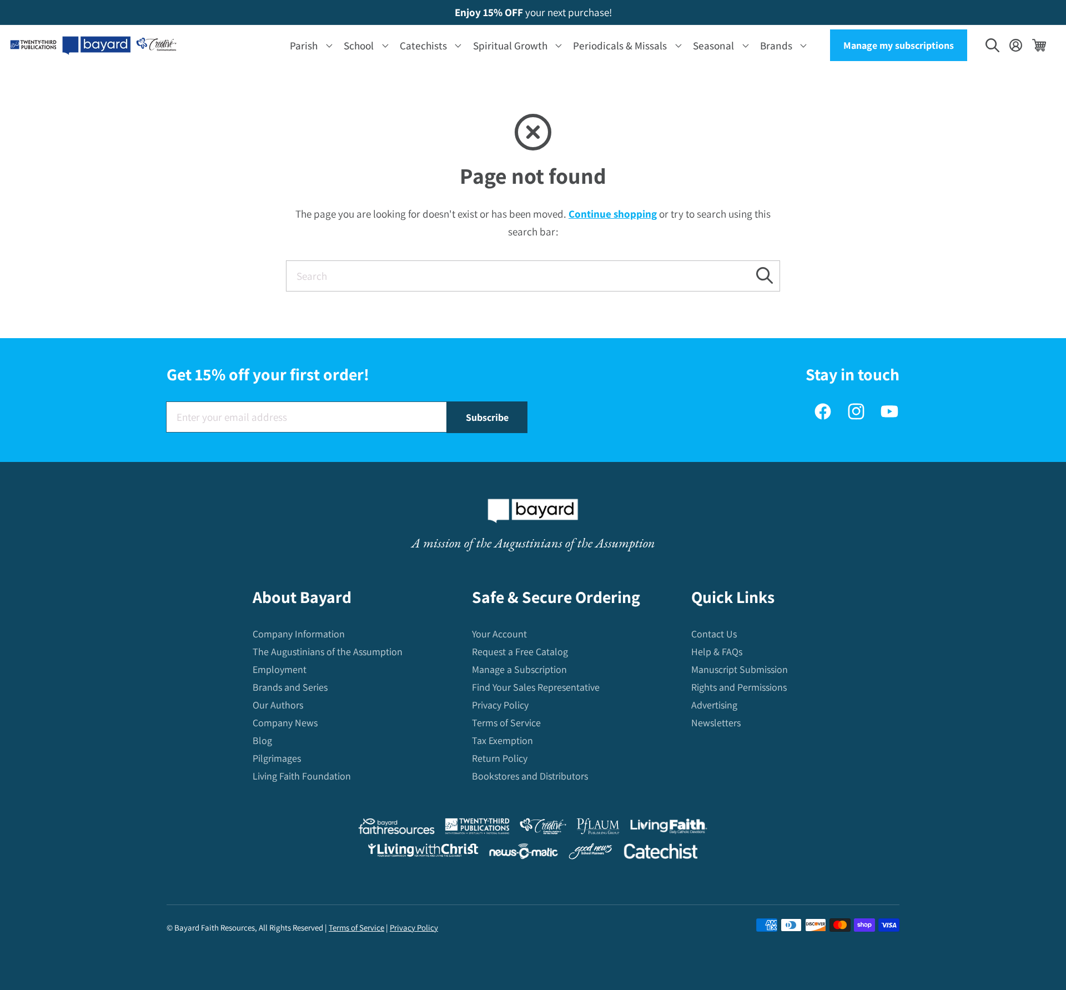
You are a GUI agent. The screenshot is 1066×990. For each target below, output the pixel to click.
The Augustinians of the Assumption (328, 651)
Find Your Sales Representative (536, 687)
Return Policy (499, 758)
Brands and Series (290, 687)
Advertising (714, 704)
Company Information (299, 633)
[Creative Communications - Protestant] (543, 829)
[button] (309, 45)
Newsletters (716, 722)
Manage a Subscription (519, 669)
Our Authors (278, 704)
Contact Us (714, 633)
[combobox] (532, 276)
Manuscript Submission (739, 669)
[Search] (765, 275)
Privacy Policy (500, 704)
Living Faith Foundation (302, 776)
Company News (285, 722)
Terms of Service (506, 722)
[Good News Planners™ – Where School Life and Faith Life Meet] (591, 854)
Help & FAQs (716, 651)
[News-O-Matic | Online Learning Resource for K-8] (524, 854)
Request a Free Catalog (520, 651)
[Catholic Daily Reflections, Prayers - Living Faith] (669, 829)
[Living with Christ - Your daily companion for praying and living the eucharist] (423, 853)
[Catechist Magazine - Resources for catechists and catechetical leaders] (660, 854)
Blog (262, 740)
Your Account (499, 633)
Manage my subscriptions (898, 45)
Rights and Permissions (739, 687)
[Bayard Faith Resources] (396, 829)
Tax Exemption (502, 740)
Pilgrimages (277, 758)
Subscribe (487, 417)
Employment (279, 669)
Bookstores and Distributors (530, 776)
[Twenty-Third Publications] (477, 829)
